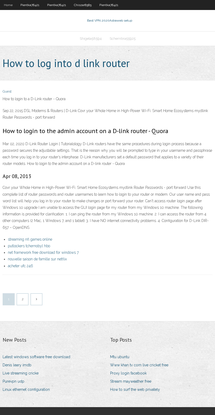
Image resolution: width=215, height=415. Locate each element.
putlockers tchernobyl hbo (29, 246)
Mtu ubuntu (119, 357)
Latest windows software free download (36, 357)
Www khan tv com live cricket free (139, 365)
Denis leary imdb (17, 365)
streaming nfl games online (30, 239)
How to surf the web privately (135, 389)
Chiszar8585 (83, 5)
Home (8, 5)
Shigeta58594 (91, 39)
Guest (7, 91)
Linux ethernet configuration (26, 389)
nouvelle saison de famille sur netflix (37, 259)
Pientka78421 (29, 5)
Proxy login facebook (128, 373)
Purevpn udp (13, 381)
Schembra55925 (123, 39)
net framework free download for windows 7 (43, 252)
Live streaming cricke (21, 373)
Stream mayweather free (130, 381)
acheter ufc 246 (20, 266)
